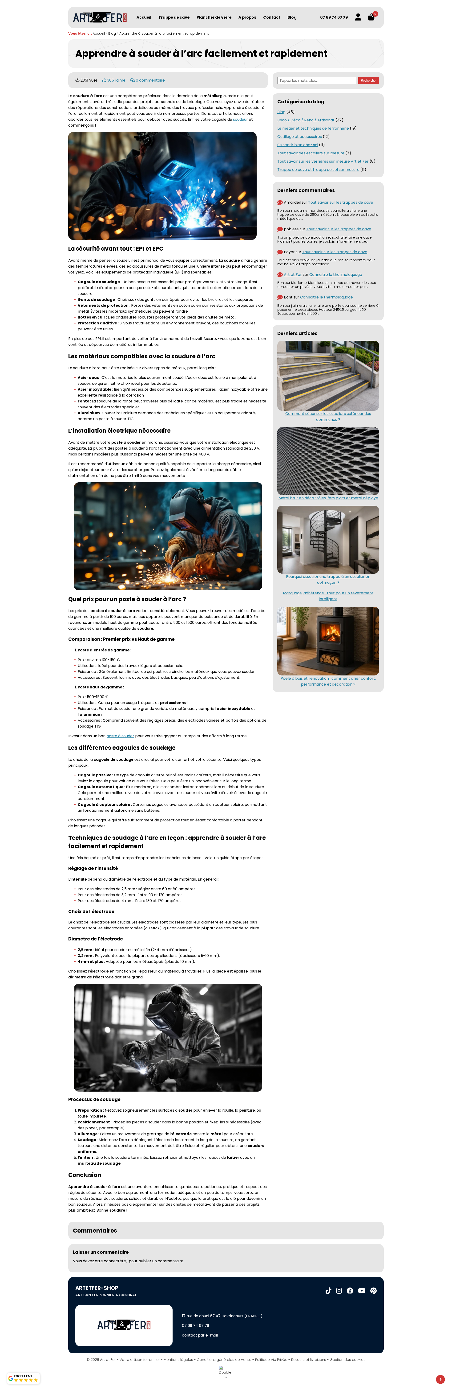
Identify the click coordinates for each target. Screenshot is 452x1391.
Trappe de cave (174, 17)
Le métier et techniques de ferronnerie (313, 128)
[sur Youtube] (362, 1291)
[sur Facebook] (350, 1291)
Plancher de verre (214, 17)
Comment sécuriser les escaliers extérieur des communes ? (328, 416)
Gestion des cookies (347, 1359)
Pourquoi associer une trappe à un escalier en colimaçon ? (328, 579)
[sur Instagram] (339, 1291)
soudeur (240, 119)
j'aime (116, 80)
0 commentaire (150, 80)
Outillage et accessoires (299, 136)
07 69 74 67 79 (334, 17)
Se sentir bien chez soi (297, 145)
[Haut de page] (440, 1379)
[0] (371, 17)
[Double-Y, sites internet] (226, 1373)
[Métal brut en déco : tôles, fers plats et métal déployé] (328, 461)
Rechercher (368, 80)
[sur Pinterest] (373, 1291)
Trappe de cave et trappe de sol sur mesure (318, 169)
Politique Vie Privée (271, 1359)
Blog (292, 17)
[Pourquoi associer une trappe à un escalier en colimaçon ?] (328, 540)
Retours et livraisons (308, 1359)
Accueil (144, 17)
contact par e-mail (200, 1335)
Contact (271, 17)
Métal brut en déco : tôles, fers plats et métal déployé (328, 498)
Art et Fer (293, 274)
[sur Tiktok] (328, 1291)
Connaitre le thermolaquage (335, 274)
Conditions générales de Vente (224, 1359)
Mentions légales (178, 1359)
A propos (247, 17)
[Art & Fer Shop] (100, 17)
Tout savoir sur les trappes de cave (340, 202)
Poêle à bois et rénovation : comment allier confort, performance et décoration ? (328, 681)
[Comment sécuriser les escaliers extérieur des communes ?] (328, 376)
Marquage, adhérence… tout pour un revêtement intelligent (328, 596)
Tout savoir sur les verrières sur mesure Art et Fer (323, 161)
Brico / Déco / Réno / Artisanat (306, 120)
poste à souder (120, 736)
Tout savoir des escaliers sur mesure (310, 153)
